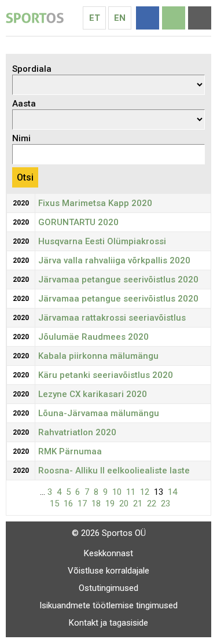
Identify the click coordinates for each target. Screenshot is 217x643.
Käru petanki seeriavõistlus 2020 (105, 375)
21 (137, 503)
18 (96, 503)
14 (172, 492)
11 (130, 492)
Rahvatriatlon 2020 (77, 432)
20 (123, 503)
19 (110, 503)
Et (94, 18)
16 (68, 503)
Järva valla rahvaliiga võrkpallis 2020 (114, 260)
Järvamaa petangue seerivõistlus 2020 (118, 279)
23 (165, 503)
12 (144, 492)
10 (117, 492)
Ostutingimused (108, 588)
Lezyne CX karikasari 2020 (92, 394)
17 (82, 503)
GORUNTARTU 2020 (78, 222)
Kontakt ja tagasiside (108, 623)
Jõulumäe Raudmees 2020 (93, 337)
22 (151, 503)
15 (54, 503)
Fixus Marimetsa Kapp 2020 (95, 203)
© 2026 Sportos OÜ (109, 533)
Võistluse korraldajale (108, 570)
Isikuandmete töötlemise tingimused (108, 605)
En (120, 18)
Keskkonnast (108, 553)
